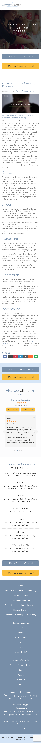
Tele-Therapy (10, 590)
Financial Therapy (20, 610)
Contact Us (20, 680)
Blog (20, 670)
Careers (20, 675)
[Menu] (36, 5)
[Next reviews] (35, 431)
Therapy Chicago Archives (25, 91)
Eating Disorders (11, 605)
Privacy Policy (20, 740)
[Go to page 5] (26, 450)
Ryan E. (10, 418)
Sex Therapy (31, 615)
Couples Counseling (20, 595)
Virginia (20, 647)
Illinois (20, 633)
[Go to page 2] (19, 450)
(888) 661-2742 (22, 705)
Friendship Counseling (14, 615)
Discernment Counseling (20, 600)
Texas (20, 642)
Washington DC (20, 652)
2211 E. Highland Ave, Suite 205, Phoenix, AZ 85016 (20, 715)
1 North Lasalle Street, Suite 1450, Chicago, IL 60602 (20, 711)
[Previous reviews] (5, 431)
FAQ (20, 685)
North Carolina (20, 638)
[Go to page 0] (14, 450)
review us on (26, 409)
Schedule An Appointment (20, 665)
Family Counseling (28, 605)
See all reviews (13, 409)
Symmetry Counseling (20, 400)
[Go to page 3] (21, 450)
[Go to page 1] (17, 450)
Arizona (20, 628)
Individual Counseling (27, 591)
